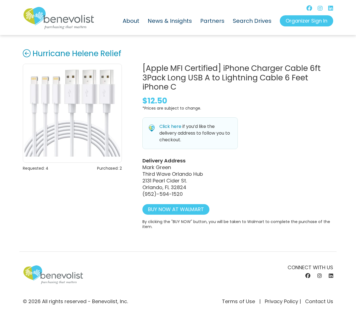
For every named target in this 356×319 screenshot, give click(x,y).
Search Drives (252, 21)
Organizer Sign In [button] (306, 20)
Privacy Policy (281, 301)
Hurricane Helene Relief (77, 53)
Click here (170, 126)
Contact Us (319, 301)
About (131, 21)
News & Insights (170, 21)
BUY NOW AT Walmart (176, 209)
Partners (212, 21)
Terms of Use (238, 301)
